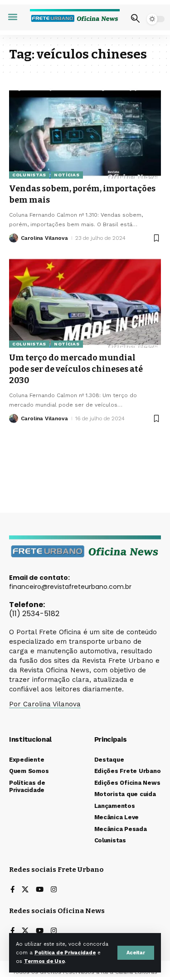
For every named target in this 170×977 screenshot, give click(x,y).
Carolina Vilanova (44, 238)
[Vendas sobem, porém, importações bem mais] (85, 133)
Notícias (67, 174)
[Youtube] (39, 890)
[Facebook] (12, 890)
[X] (25, 890)
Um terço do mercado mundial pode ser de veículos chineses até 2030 (76, 369)
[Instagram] (53, 890)
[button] (135, 953)
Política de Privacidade (65, 953)
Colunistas (29, 174)
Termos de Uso (44, 961)
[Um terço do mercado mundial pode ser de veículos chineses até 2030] (85, 302)
